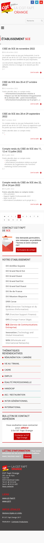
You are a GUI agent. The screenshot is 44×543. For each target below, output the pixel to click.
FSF (21, 314)
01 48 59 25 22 (10, 484)
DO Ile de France (14, 291)
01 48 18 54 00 (10, 482)
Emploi (8, 376)
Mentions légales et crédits (12, 513)
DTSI (21, 308)
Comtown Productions (20, 522)
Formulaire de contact (26, 250)
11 (13, 220)
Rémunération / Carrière (18, 357)
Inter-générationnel (16, 401)
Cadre (8, 369)
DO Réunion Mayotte (16, 296)
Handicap (10, 388)
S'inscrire (27, 456)
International (13, 407)
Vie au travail (12, 363)
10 (8, 220)
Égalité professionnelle (18, 382)
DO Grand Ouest (14, 276)
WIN (17, 341)
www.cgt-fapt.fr (8, 498)
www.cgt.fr (6, 501)
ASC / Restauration (15, 394)
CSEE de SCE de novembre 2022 (18, 48)
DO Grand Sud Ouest (16, 286)
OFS (18, 319)
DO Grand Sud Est (14, 281)
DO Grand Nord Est (15, 271)
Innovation (19, 333)
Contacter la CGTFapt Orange (22, 436)
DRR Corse (11, 301)
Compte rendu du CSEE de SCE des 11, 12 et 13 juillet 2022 (21, 150)
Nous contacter (8, 486)
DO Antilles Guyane (15, 265)
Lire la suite (34, 72)
